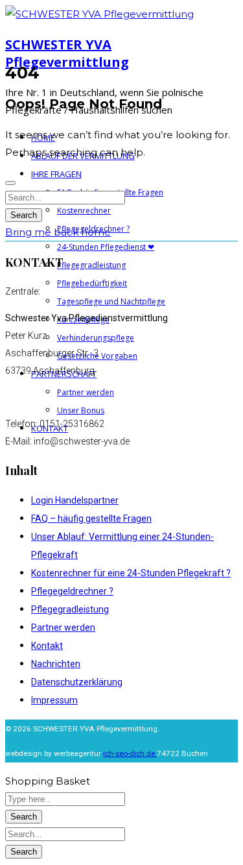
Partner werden (63, 627)
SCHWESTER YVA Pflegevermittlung (67, 53)
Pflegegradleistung (70, 609)
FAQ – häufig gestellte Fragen (91, 518)
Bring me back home (58, 232)
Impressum (54, 700)
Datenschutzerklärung (76, 682)
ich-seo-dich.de (130, 753)
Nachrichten (55, 664)
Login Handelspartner (75, 500)
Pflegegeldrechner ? (72, 591)
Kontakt (47, 645)
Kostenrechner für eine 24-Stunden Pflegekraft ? (131, 573)
